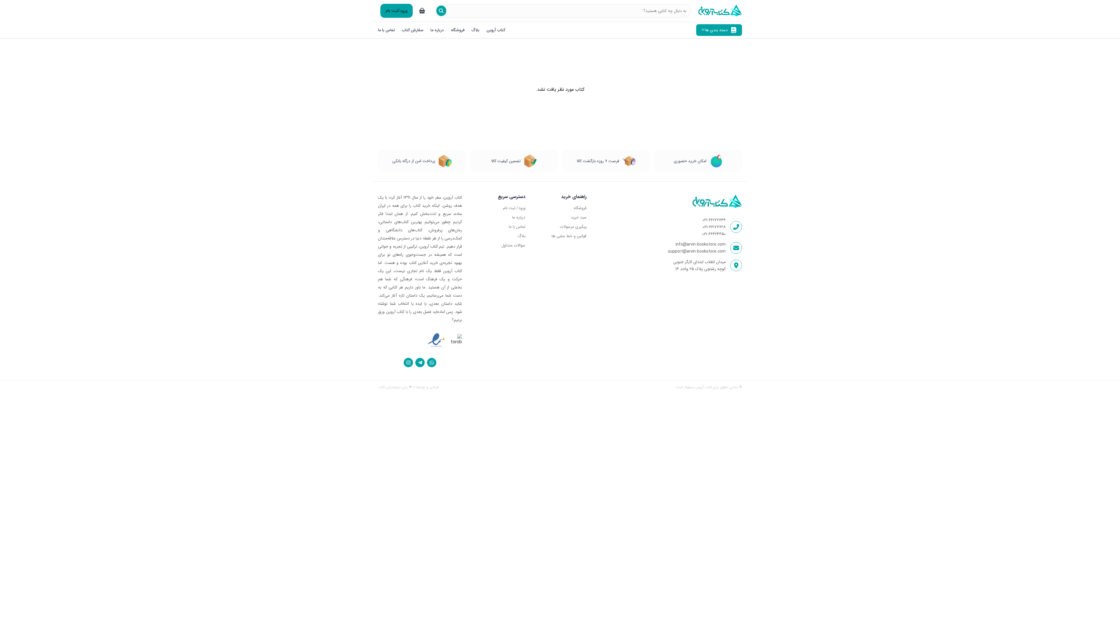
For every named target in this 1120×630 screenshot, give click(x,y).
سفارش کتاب (413, 30)
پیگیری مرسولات (573, 227)
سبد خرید (578, 217)
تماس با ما (386, 30)
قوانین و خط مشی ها (569, 236)
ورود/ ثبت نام (514, 208)
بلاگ (476, 30)
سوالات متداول (513, 245)
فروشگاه (458, 30)
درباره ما (437, 30)
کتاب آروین (496, 30)
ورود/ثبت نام (396, 11)
